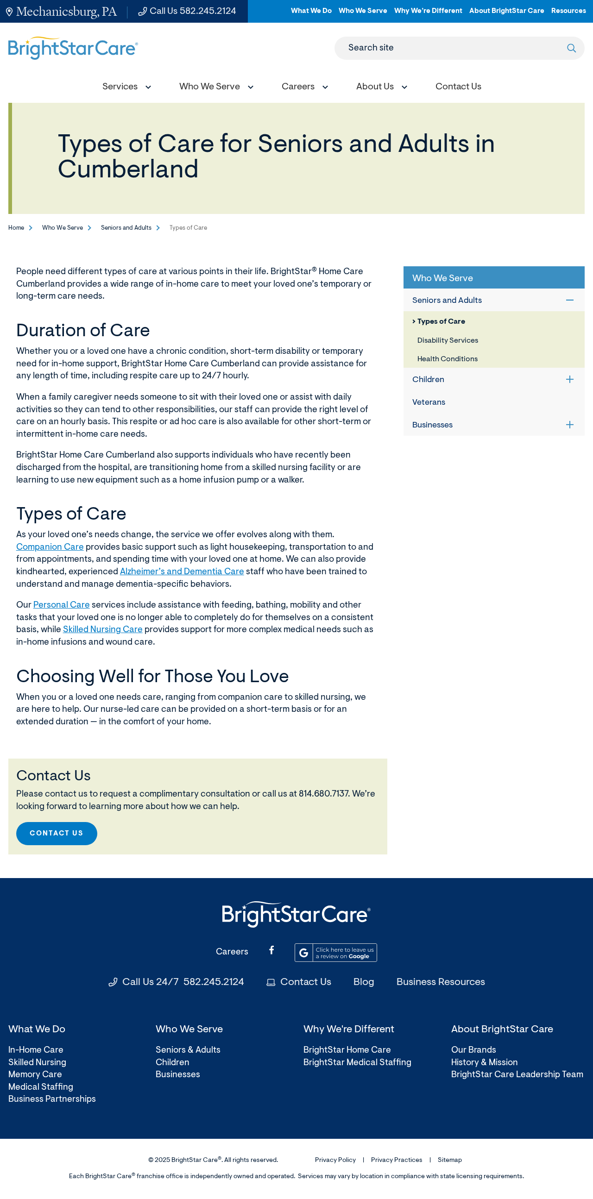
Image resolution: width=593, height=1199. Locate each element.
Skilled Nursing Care (103, 630)
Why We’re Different (428, 15)
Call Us (193, 11)
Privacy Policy (335, 1160)
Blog (363, 983)
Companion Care (50, 547)
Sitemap (450, 1160)
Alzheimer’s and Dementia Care (182, 572)
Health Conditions (447, 359)
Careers (232, 952)
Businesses (432, 425)
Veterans (428, 403)
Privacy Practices (397, 1160)
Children (428, 380)
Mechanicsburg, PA (66, 11)
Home (16, 228)
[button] (124, 88)
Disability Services (447, 341)
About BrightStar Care (506, 15)
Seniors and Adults (126, 228)
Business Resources (441, 983)
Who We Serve (363, 15)
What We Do (311, 15)
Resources (568, 15)
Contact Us (57, 833)
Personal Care (61, 605)
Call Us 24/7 (183, 983)
